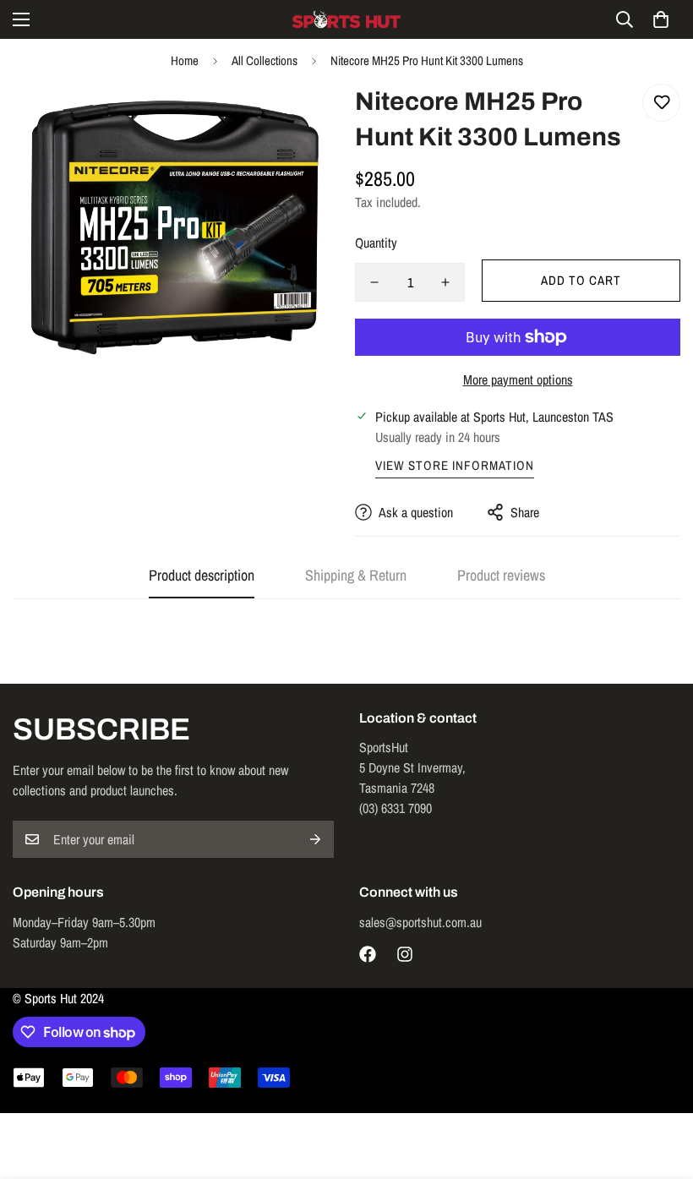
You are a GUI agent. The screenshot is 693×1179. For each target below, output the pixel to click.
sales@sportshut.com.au (420, 922)
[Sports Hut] (346, 19)
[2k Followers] (367, 954)
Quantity (376, 242)
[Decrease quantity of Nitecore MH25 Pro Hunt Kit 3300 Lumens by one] (374, 282)
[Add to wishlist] (661, 103)
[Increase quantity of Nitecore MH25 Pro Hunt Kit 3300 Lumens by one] (445, 282)
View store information (454, 465)
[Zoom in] (302, 120)
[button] (660, 19)
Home (185, 60)
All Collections (264, 60)
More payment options (518, 379)
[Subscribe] (315, 839)
